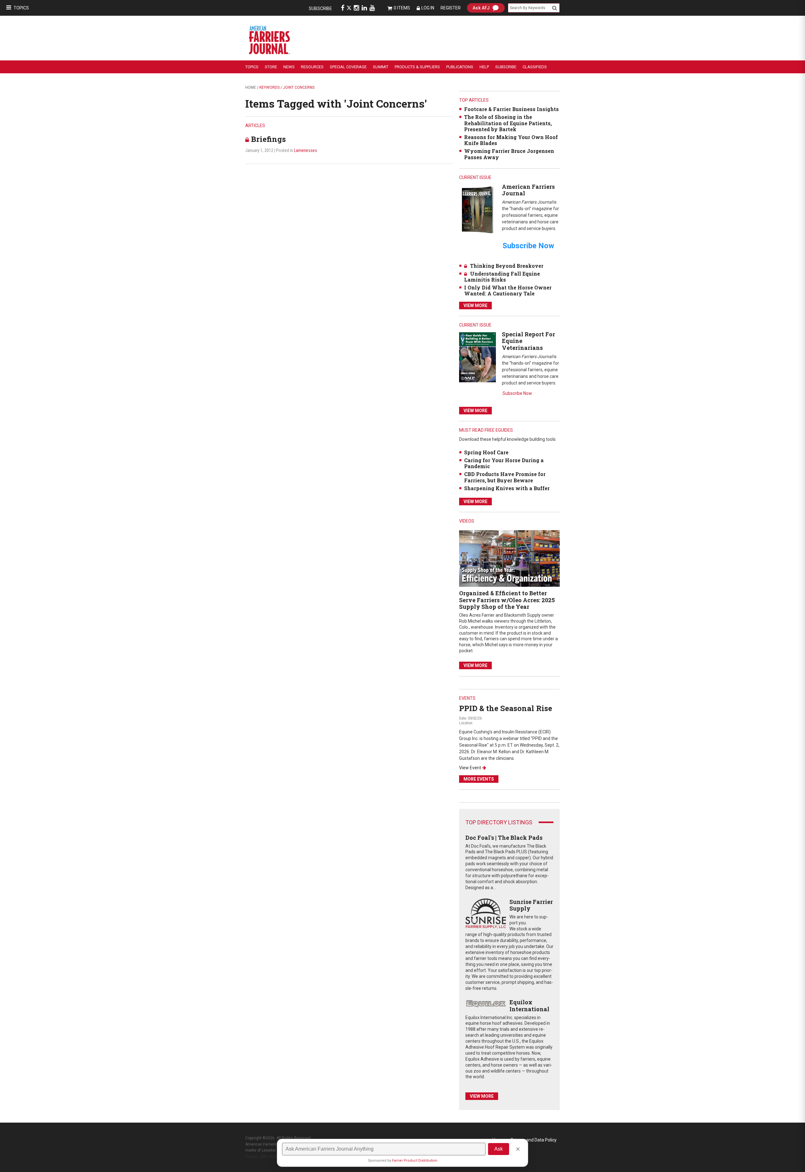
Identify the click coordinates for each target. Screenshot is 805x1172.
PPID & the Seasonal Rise (505, 708)
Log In (427, 7)
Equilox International (529, 1005)
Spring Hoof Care (486, 452)
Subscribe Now (517, 393)
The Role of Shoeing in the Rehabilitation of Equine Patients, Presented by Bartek (508, 123)
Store (271, 66)
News (289, 66)
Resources (312, 66)
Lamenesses (305, 150)
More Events (479, 779)
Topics (21, 7)
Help (484, 66)
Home (250, 87)
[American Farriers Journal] (477, 210)
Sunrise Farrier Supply (531, 905)
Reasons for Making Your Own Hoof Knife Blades (511, 140)
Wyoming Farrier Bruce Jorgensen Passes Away (509, 154)
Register (451, 7)
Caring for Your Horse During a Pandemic (504, 463)
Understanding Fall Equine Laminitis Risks (502, 276)
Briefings (268, 139)
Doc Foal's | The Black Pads (503, 837)
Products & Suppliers (417, 66)
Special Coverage (348, 66)
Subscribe (320, 8)
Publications (459, 66)
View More (475, 305)
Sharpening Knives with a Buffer (507, 488)
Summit (380, 66)
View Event (470, 767)
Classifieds (535, 66)
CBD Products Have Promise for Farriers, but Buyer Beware (505, 477)
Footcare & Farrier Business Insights (511, 109)
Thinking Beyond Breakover (506, 265)
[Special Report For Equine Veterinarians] (477, 357)
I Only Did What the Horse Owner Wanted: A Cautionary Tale (508, 290)
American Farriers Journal (528, 190)
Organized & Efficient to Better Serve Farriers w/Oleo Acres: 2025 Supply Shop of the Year (507, 599)
